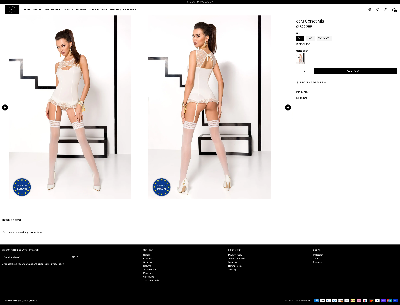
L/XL (310, 38)
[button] (378, 9)
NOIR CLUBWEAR (29, 300)
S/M (300, 38)
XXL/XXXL (324, 38)
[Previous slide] (5, 107)
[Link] (200, 2)
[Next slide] (288, 107)
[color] (300, 58)
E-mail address (11, 257)
